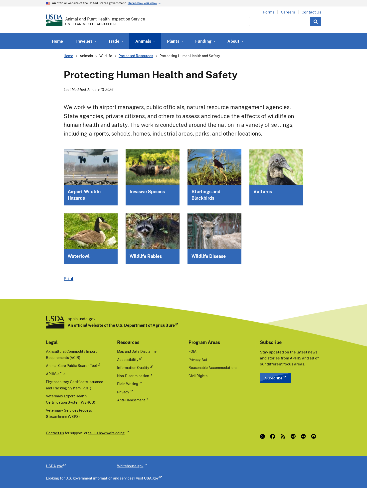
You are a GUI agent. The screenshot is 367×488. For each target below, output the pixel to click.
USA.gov (151, 478)
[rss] (284, 436)
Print (68, 278)
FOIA (192, 351)
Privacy (123, 392)
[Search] (315, 21)
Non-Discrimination (133, 376)
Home (57, 41)
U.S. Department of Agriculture (145, 325)
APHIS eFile (55, 374)
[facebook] (273, 436)
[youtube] (314, 436)
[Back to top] (353, 474)
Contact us (55, 433)
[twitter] (263, 436)
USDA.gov (54, 466)
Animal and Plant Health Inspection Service (105, 18)
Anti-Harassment (131, 400)
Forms (268, 12)
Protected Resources (136, 56)
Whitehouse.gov (130, 466)
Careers (288, 12)
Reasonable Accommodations (212, 367)
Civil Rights (197, 376)
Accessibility (128, 359)
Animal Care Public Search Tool (71, 365)
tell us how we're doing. (106, 433)
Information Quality (133, 367)
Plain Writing (127, 384)
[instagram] (294, 436)
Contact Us (311, 12)
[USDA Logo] (54, 20)
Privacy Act (197, 359)
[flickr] (304, 436)
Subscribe (273, 378)
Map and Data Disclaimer (137, 351)
